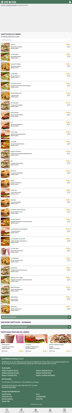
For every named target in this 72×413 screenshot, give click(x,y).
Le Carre (28, 344)
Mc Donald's (15, 54)
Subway (13, 171)
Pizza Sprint (6, 344)
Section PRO (6, 401)
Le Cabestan (15, 258)
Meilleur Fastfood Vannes (10, 370)
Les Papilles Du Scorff (18, 239)
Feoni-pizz (14, 132)
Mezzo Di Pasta (15, 64)
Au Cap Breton (15, 219)
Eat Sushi (14, 307)
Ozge (12, 180)
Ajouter (65, 411)
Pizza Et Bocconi (16, 93)
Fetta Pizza (14, 297)
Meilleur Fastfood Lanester (10, 373)
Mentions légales (7, 399)
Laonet (13, 44)
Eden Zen (14, 190)
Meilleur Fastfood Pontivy (44, 370)
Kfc (12, 161)
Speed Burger (15, 287)
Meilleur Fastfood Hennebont (45, 375)
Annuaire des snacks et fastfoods (10, 2)
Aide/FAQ (39, 399)
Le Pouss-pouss (16, 83)
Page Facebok (6, 394)
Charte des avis (7, 396)
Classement (36, 411)
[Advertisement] (36, 19)
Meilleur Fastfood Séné (43, 373)
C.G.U (38, 394)
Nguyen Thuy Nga (16, 277)
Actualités (21, 411)
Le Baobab (14, 74)
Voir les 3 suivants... (9, 317)
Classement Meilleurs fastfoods (14, 327)
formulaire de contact (9, 387)
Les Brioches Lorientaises (19, 229)
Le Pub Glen (15, 248)
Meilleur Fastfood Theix (9, 375)
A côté (50, 411)
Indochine (14, 268)
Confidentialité (41, 396)
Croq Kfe (13, 142)
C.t (11, 122)
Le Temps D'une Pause (18, 209)
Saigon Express (16, 151)
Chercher (7, 411)
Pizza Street (14, 112)
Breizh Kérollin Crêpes (56, 344)
